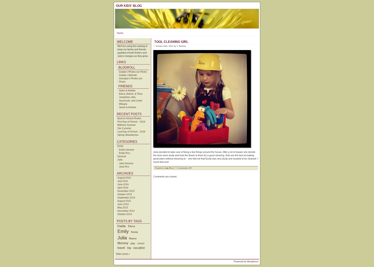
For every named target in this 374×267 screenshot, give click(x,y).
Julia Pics (124, 166)
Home (120, 33)
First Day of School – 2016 (131, 121)
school (140, 243)
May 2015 (122, 207)
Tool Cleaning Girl (171, 41)
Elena (131, 226)
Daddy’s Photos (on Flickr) (133, 71)
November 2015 (126, 191)
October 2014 (124, 214)
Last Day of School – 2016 (131, 131)
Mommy (122, 243)
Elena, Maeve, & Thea (130, 94)
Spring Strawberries (127, 135)
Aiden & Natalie (127, 90)
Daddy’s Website (128, 75)
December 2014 (126, 211)
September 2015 (126, 197)
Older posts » (123, 254)
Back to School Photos (129, 118)
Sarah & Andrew (127, 107)
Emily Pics (124, 153)
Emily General (126, 149)
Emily (120, 146)
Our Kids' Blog (129, 5)
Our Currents (124, 128)
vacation (139, 247)
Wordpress (252, 261)
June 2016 (123, 184)
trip (129, 247)
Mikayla (123, 104)
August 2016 (124, 177)
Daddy (121, 226)
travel (121, 247)
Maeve (133, 238)
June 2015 (123, 204)
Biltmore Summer (126, 125)
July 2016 (122, 181)
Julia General (126, 163)
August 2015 (124, 201)
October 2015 (124, 194)
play (133, 243)
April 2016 (122, 187)
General (121, 156)
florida (134, 232)
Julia (120, 159)
